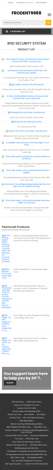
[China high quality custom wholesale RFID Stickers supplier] (26, 171)
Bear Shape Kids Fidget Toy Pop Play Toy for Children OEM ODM (26, 151)
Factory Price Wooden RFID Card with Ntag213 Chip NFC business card (27, 90)
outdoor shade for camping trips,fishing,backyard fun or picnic (26, 431)
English (10, 2)
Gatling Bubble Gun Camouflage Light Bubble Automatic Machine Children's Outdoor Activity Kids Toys (26, 194)
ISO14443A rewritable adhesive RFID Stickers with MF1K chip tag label (26, 178)
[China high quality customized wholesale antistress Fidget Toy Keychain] (26, 201)
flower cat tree (14, 414)
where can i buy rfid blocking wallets (26, 424)
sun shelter (29, 414)
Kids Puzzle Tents (34, 402)
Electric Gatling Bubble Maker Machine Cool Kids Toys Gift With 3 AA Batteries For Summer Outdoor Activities (32, 238)
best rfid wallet (26, 420)
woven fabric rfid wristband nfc (26, 411)
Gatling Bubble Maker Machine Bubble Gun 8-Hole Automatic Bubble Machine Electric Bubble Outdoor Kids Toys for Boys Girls (26, 105)
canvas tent (14, 417)
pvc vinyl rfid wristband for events (26, 461)
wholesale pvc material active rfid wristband (26, 451)
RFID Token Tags (18, 457)
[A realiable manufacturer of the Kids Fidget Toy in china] (26, 143)
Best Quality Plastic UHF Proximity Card (26, 66)
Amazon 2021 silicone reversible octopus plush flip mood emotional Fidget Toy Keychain (26, 208)
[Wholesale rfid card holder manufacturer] (26, 112)
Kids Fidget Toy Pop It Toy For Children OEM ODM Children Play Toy (30, 339)
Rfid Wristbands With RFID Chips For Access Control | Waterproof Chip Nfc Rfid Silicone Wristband (31, 288)
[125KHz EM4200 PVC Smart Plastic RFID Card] (7, 273)
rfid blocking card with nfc (26, 448)
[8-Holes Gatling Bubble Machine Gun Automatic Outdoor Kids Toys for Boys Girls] (26, 97)
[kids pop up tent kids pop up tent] (26, 121)
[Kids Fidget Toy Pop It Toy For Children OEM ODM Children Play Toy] (7, 346)
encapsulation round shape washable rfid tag (26, 454)
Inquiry (10, 383)
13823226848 (41, 2)
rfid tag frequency (13, 464)
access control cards (26, 408)
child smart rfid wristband (36, 464)
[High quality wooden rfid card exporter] (26, 84)
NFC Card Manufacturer (33, 417)
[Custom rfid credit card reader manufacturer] (26, 131)
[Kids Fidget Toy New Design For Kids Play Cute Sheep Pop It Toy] (7, 323)
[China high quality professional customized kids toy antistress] (26, 157)
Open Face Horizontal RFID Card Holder (26, 117)
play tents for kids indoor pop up (26, 442)
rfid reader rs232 (35, 457)
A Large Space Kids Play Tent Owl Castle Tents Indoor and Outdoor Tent (26, 78)
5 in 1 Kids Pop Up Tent (26, 126)
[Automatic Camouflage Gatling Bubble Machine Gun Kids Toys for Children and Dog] (26, 185)
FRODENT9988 (26, 13)
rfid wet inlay (18, 402)
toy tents (19, 438)
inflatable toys (40, 427)
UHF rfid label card (38, 445)
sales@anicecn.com (24, 2)
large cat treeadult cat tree (26, 405)
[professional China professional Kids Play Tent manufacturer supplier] (26, 71)
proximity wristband (39, 435)
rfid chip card (32, 438)
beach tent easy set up (17, 445)
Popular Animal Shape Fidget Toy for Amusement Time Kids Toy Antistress (26, 164)
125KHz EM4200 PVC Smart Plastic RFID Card (30, 270)
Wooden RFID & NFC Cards (16, 435)
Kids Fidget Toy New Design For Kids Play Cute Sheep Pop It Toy (31, 316)
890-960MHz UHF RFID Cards (19, 427)
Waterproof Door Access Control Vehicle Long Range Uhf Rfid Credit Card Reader (26, 137)
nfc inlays (41, 414)
